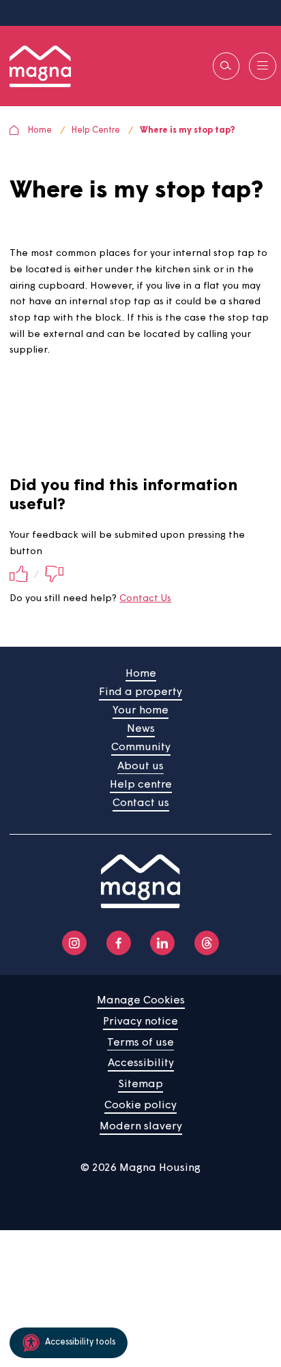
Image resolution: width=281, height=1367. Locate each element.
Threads (206, 943)
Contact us (141, 803)
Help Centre (96, 131)
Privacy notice (140, 1021)
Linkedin (162, 943)
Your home (140, 710)
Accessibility (141, 1063)
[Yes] (19, 575)
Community (141, 747)
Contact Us (145, 599)
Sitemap (140, 1084)
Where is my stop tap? (187, 131)
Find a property (140, 692)
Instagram (74, 943)
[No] (54, 575)
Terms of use (140, 1043)
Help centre (141, 784)
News (141, 729)
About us (140, 766)
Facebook (118, 943)
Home (40, 131)
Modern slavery (141, 1126)
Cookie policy (140, 1105)
